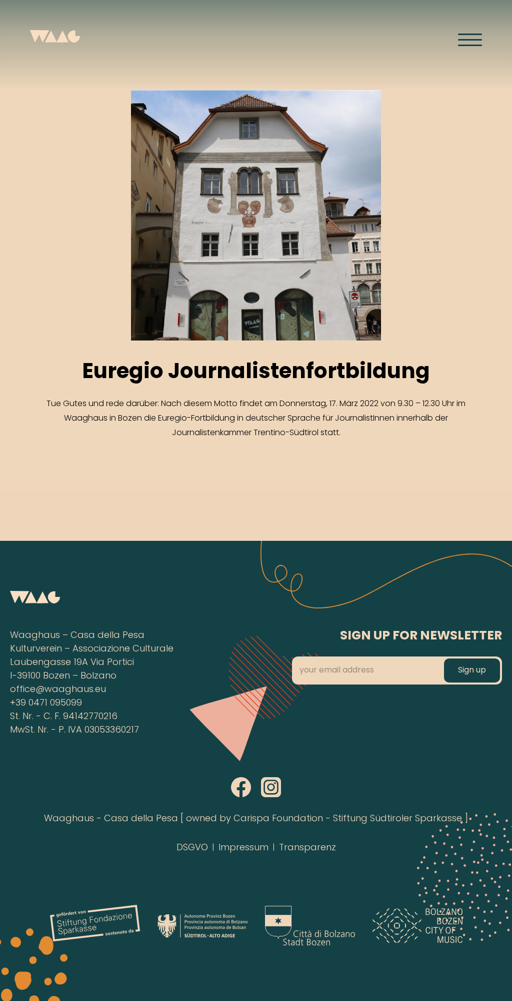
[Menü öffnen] (470, 39)
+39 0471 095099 (46, 703)
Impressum (243, 848)
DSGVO (192, 848)
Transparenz (307, 848)
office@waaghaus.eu (58, 690)
